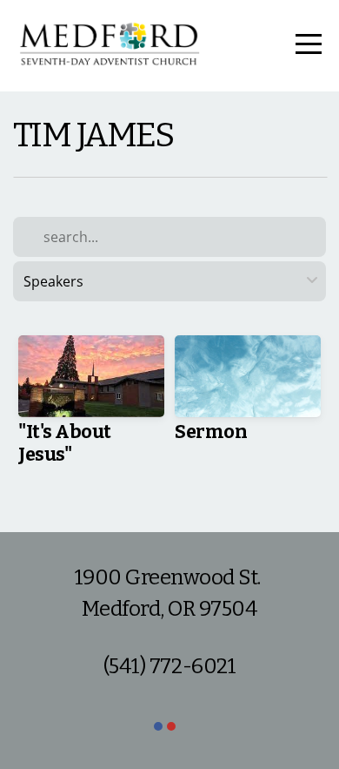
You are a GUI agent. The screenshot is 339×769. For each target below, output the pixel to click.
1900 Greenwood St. (170, 577)
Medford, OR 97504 (170, 609)
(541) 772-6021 (169, 666)
